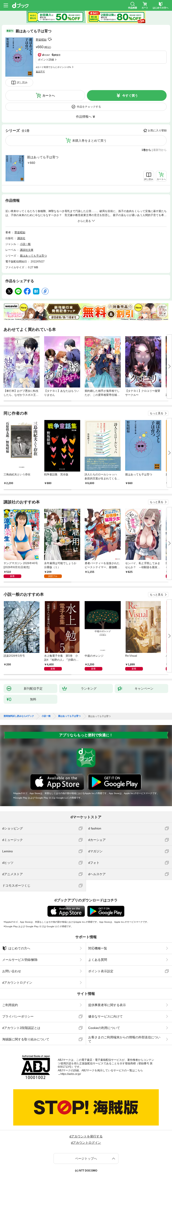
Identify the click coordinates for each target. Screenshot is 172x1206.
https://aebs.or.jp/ (70, 1074)
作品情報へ (84, 116)
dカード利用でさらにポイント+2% (53, 67)
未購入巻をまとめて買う (89, 140)
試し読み (22, 82)
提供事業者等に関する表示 (107, 1005)
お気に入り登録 (157, 130)
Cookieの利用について (104, 1028)
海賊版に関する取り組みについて (25, 1039)
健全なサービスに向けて (105, 1016)
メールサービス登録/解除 (20, 959)
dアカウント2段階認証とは (21, 1028)
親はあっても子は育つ (42, 157)
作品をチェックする (89, 106)
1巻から (146, 150)
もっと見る (156, 413)
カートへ (48, 95)
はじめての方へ (19, 948)
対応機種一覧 (97, 948)
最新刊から (160, 150)
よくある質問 (97, 959)
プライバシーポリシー (18, 1016)
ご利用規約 (10, 1005)
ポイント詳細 (46, 59)
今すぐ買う (130, 95)
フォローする (49, 39)
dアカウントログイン (17, 982)
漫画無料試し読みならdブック (19, 716)
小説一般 (25, 244)
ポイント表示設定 (100, 971)
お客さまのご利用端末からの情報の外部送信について (124, 1039)
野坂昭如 (41, 39)
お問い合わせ (11, 971)
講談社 (21, 238)
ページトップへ (86, 1158)
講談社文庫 (26, 249)
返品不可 (40, 71)
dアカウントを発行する (86, 1136)
